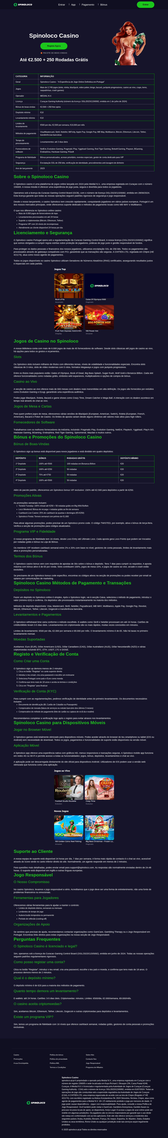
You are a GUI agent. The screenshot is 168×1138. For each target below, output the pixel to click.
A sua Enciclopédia (21, 1063)
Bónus (103, 4)
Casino (16, 1055)
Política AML (54, 1063)
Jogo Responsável (93, 1063)
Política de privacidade (58, 1059)
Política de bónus (56, 1055)
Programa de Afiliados (94, 1067)
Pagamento (88, 4)
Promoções (18, 1059)
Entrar (61, 4)
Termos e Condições (58, 1067)
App (73, 4)
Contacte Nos (91, 1059)
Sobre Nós (90, 1055)
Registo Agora (54, 46)
